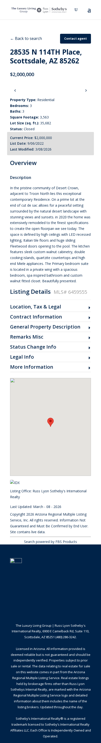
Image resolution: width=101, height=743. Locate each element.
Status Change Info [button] (33, 347)
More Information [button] (31, 367)
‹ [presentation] (15, 90)
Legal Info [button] (22, 357)
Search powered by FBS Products (50, 541)
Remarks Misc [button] (26, 337)
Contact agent (75, 38)
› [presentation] (86, 90)
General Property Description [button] (45, 327)
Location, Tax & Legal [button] (35, 307)
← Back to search (26, 38)
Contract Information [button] (36, 317)
